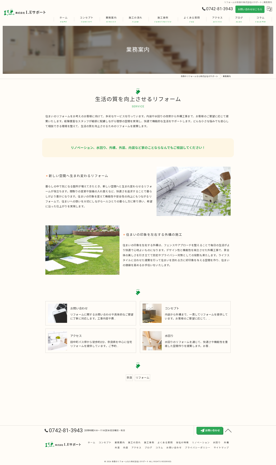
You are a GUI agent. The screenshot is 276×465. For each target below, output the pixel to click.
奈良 (129, 377)
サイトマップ (221, 447)
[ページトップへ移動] (228, 430)
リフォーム (142, 377)
